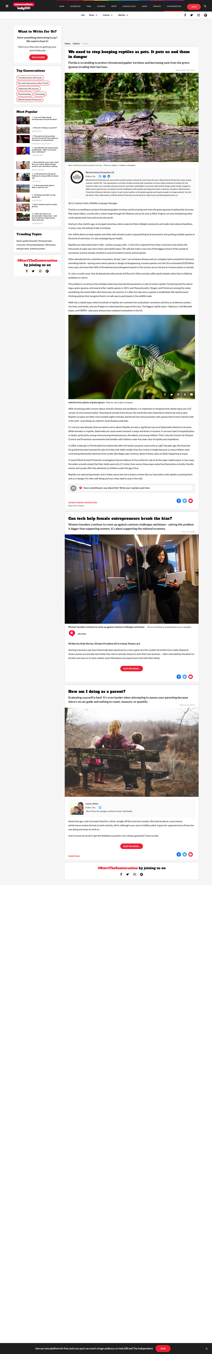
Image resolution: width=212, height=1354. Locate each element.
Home (67, 43)
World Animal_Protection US (100, 172)
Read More (38, 57)
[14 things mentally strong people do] (23, 198)
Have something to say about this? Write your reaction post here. (117, 488)
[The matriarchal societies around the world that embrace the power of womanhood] (23, 139)
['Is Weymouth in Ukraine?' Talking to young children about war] (23, 177)
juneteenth (37, 223)
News (91, 15)
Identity (121, 15)
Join (83, 15)
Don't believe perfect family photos (44, 205)
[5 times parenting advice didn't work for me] (23, 188)
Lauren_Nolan (92, 804)
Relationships (24, 94)
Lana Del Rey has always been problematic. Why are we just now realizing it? (45, 150)
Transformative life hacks (30, 77)
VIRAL (88, 6)
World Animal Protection (30, 99)
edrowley (82, 634)
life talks (36, 181)
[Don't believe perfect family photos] (23, 207)
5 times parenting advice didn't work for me (43, 186)
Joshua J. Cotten (118, 165)
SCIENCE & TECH (129, 6)
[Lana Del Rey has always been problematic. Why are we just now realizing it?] (23, 151)
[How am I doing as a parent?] (132, 751)
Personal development (35, 245)
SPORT (114, 6)
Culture (106, 15)
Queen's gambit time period (26, 241)
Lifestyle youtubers (38, 249)
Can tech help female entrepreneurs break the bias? (120, 518)
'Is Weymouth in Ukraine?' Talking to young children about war (45, 176)
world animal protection (82, 502)
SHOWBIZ (101, 6)
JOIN (193, 6)
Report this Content (76, 506)
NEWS (61, 6)
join (163, 1348)
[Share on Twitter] (184, 501)
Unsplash (131, 165)
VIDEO (144, 6)
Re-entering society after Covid (33, 83)
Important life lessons (28, 88)
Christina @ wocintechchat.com (168, 627)
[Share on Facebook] (179, 501)
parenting (74, 856)
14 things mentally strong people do (43, 196)
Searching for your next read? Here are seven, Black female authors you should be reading (45, 164)
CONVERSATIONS (174, 6)
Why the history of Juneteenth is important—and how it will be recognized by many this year (44, 217)
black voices (38, 170)
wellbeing (37, 200)
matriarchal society (41, 144)
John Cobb (118, 402)
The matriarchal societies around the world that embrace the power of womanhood (45, 138)
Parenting (40, 94)
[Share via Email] (190, 501)
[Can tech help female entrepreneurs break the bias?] (132, 578)
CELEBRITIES (75, 6)
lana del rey (37, 155)
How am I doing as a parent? (97, 691)
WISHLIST (157, 6)
